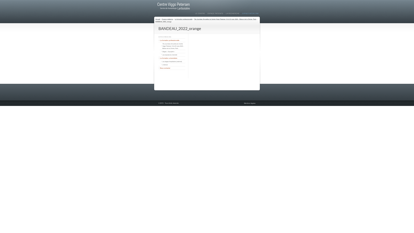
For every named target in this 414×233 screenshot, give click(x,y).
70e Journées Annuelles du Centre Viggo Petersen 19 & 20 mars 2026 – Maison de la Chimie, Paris (225, 19)
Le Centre (200, 13)
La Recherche (233, 13)
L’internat (165, 65)
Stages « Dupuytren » (168, 51)
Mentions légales (250, 103)
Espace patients (215, 13)
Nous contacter (165, 68)
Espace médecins (250, 13)
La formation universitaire (168, 58)
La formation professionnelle (183, 19)
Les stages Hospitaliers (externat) (172, 61)
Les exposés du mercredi (169, 55)
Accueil (157, 19)
